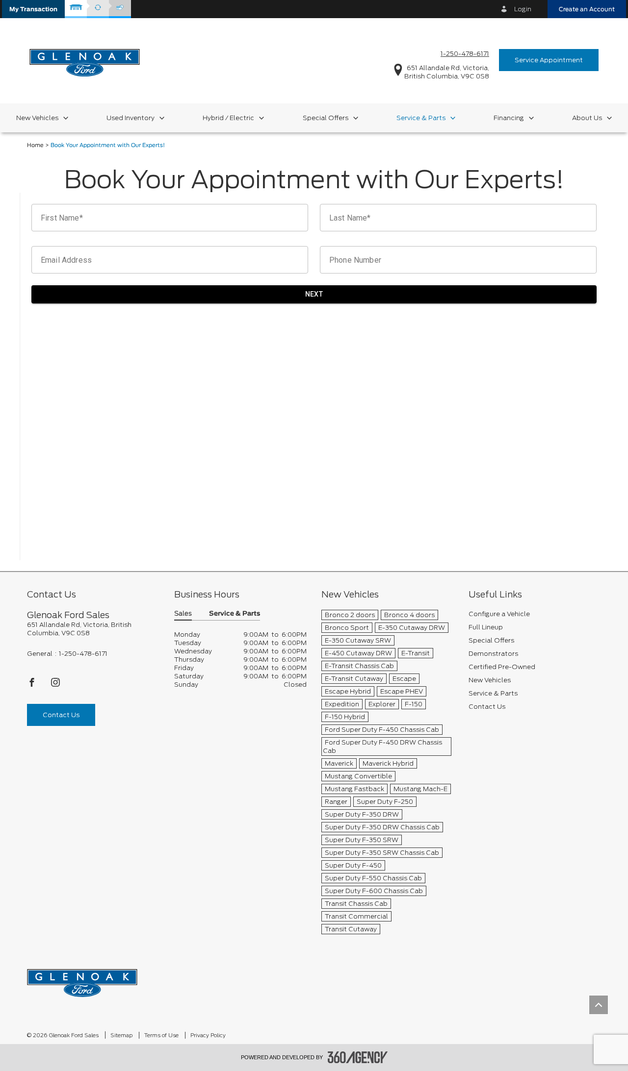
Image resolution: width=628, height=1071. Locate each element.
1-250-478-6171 (465, 53)
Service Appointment (549, 60)
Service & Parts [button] (234, 614)
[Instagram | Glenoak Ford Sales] (55, 685)
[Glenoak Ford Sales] (82, 979)
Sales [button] (183, 614)
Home (35, 145)
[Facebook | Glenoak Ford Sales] (32, 685)
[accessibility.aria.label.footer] (358, 1057)
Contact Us (61, 715)
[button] (33, 9)
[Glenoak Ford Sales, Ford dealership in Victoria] (84, 59)
